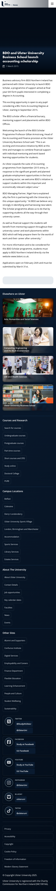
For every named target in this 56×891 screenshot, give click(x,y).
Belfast (7, 498)
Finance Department (13, 670)
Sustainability (9, 708)
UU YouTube (22, 771)
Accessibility (9, 836)
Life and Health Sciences (15, 377)
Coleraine (8, 505)
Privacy (7, 828)
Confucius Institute (12, 647)
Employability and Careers (15, 662)
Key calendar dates (12, 600)
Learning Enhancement (14, 685)
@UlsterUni (21, 729)
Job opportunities (12, 592)
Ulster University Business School (19, 405)
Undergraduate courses (14, 434)
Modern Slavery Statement (16, 866)
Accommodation (11, 536)
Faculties (8, 607)
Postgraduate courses (13, 442)
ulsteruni (21, 799)
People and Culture (12, 692)
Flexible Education (12, 677)
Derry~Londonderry (12, 513)
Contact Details (11, 584)
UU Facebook (23, 751)
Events (6, 622)
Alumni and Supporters (14, 639)
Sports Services (10, 543)
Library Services (11, 551)
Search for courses (12, 428)
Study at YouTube (25, 765)
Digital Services (10, 655)
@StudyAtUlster (24, 724)
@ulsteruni (21, 812)
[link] (28, 311)
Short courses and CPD (14, 457)
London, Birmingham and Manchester (21, 529)
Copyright (8, 844)
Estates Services (10, 558)
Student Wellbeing (12, 700)
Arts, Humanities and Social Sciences (21, 319)
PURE (6, 481)
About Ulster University (14, 577)
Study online (9, 465)
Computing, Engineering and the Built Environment (16, 349)
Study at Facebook (25, 744)
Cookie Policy (10, 851)
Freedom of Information (15, 859)
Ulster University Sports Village (18, 521)
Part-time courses (11, 450)
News (6, 614)
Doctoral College (11, 472)
